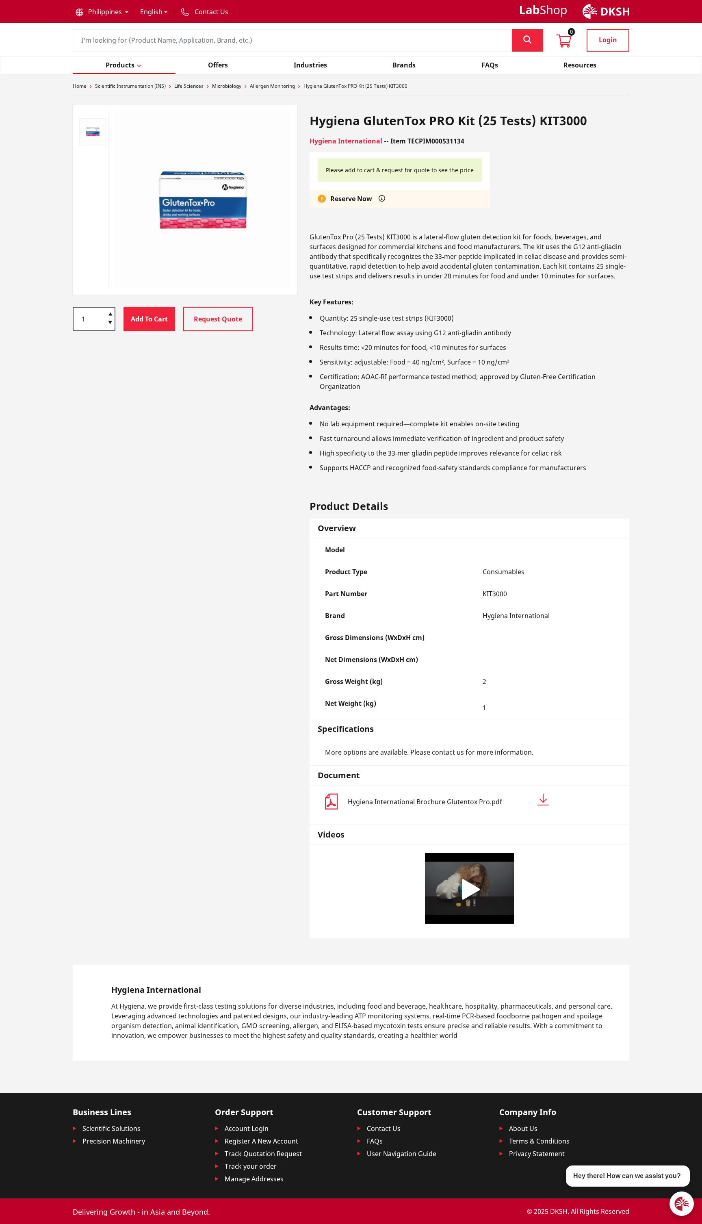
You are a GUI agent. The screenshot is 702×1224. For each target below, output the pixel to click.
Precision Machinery (113, 1141)
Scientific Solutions (111, 1128)
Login (608, 39)
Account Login (247, 1128)
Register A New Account (261, 1141)
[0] (564, 43)
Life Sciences (189, 85)
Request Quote (218, 318)
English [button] (151, 11)
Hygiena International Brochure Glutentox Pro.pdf (425, 801)
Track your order (251, 1166)
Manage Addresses (254, 1178)
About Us (523, 1128)
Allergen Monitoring (272, 85)
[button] (102, 12)
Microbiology (226, 85)
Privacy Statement (537, 1153)
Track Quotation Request (263, 1153)
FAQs (375, 1141)
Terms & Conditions (539, 1141)
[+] (110, 313)
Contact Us (384, 1128)
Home (80, 85)
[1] (110, 323)
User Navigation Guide (401, 1153)
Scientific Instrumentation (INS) (130, 85)
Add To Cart (149, 318)
